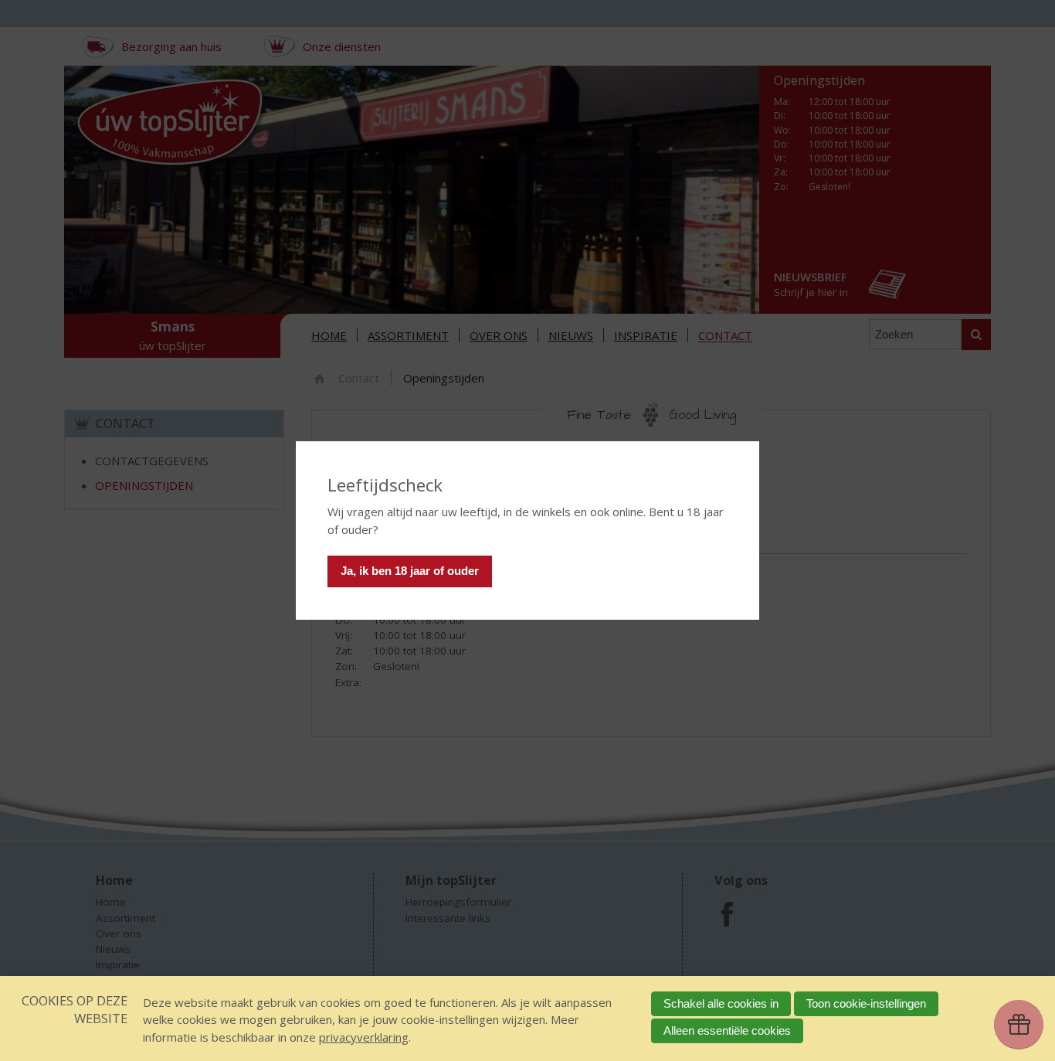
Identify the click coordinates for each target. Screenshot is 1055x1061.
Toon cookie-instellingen (866, 1003)
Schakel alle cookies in (721, 1003)
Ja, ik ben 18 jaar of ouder (410, 570)
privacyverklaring (364, 1037)
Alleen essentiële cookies (727, 1030)
